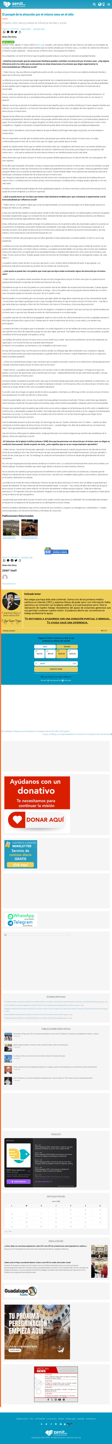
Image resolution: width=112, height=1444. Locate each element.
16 (71, 1218)
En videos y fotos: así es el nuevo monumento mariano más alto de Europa (39, 1056)
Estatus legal (70, 1419)
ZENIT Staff (26, 29)
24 (85, 1222)
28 (41, 1226)
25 (100, 1222)
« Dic (6, 1231)
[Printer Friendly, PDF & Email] (8, 42)
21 (41, 1222)
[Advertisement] (56, 713)
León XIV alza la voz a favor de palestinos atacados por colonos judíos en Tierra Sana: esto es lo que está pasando (53, 1078)
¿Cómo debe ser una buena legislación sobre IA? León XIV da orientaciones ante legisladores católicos (39, 1005)
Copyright (80, 1419)
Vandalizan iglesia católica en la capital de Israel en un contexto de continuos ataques (33, 1018)
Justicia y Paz (39, 29)
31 (85, 1226)
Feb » (10, 1231)
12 (12, 1218)
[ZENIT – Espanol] (31, 4)
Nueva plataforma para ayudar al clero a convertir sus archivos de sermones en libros (34, 1014)
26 (12, 1226)
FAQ (31, 1419)
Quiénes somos (22, 1419)
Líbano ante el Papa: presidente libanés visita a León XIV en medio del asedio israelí (37, 1262)
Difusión (61, 1419)
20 (26, 1222)
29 (56, 1226)
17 (85, 1218)
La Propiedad (40, 1419)
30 (71, 1226)
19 (12, 1222)
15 (56, 1218)
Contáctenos (91, 1419)
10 (85, 1214)
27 (26, 1226)
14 (41, 1218)
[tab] (45, 1370)
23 (71, 1222)
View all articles (9, 584)
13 (26, 1218)
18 (100, 1218)
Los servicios (51, 1419)
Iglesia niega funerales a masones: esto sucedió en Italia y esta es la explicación (40, 1045)
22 (56, 1222)
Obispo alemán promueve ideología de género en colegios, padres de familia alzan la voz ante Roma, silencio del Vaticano (55, 1067)
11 (100, 1214)
